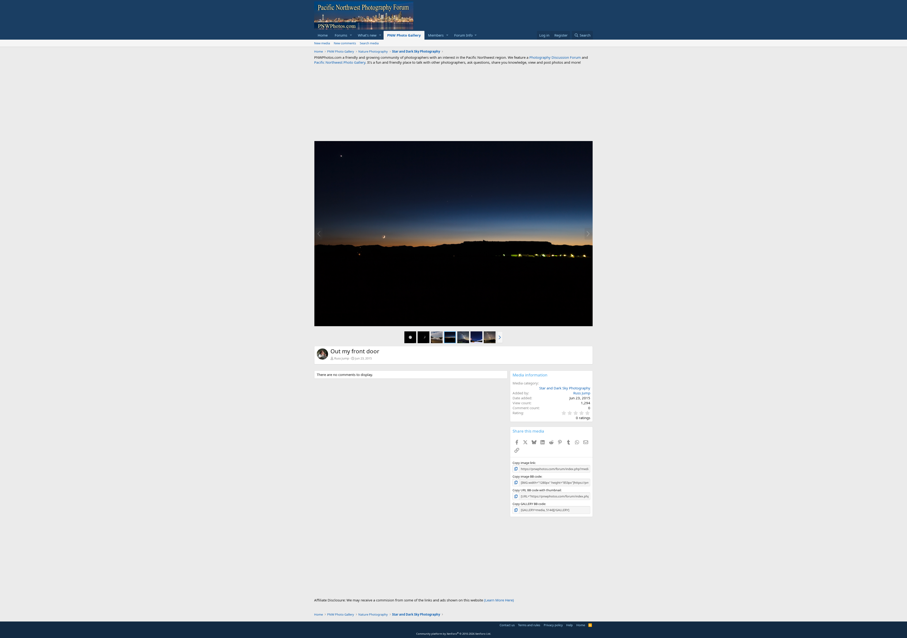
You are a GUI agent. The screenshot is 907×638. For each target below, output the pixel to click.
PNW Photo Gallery (404, 35)
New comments (345, 43)
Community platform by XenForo (453, 633)
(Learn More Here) (499, 600)
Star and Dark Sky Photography (564, 388)
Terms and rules (529, 625)
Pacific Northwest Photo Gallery (339, 62)
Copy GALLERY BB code (529, 504)
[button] (351, 35)
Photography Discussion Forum (555, 57)
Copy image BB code (527, 476)
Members (436, 35)
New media (322, 43)
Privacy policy (553, 625)
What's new (367, 35)
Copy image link (524, 463)
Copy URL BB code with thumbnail (537, 490)
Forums (341, 35)
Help (569, 625)
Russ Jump (341, 358)
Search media (369, 43)
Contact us (507, 625)
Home (323, 35)
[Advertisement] (453, 103)
